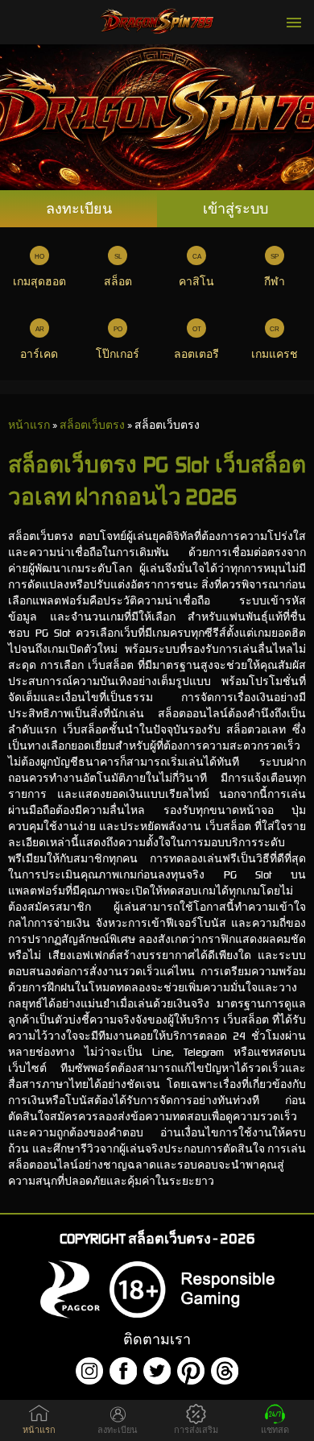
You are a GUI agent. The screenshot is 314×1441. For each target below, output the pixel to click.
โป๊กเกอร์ (117, 354)
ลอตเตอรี (196, 354)
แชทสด (275, 1430)
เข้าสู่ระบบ (235, 209)
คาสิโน (196, 282)
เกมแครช (274, 354)
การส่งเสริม (196, 1430)
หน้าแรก (39, 1430)
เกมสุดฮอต (39, 282)
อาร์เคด (39, 354)
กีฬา (274, 282)
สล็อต (118, 282)
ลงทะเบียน (79, 209)
